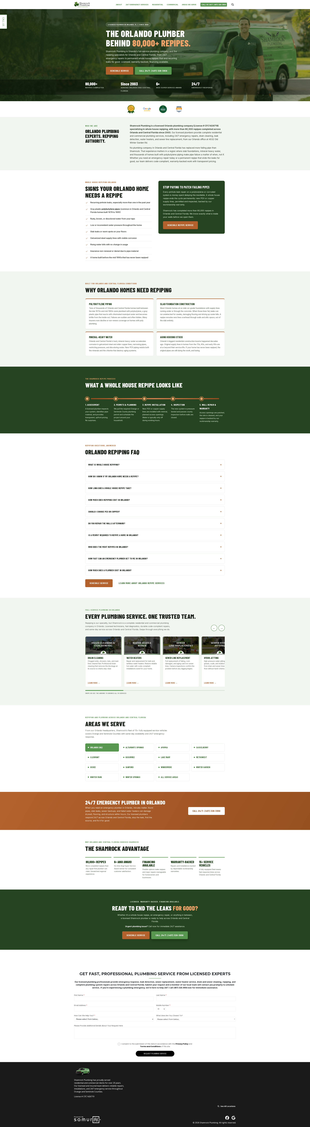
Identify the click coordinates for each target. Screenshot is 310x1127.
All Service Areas (169, 777)
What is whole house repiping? (104, 464)
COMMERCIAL (172, 4)
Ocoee (93, 767)
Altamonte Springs (135, 747)
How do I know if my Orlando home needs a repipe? (113, 476)
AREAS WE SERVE (189, 4)
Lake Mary (165, 757)
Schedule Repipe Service (180, 225)
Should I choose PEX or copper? (104, 511)
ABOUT (119, 4)
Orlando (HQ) (96, 747)
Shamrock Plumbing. (209, 1122)
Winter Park (96, 777)
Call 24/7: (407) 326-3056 (153, 70)
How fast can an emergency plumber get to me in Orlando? (118, 558)
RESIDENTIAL (157, 4)
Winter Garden (203, 767)
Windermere (166, 767)
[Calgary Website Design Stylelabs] (87, 1119)
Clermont (94, 757)
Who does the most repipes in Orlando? (108, 546)
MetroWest (201, 757)
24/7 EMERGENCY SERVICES (137, 4)
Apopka (164, 747)
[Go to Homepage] (82, 4)
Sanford (130, 767)
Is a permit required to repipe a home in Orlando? (113, 535)
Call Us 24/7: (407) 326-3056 (214, 4)
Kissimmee (130, 757)
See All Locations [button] (228, 1106)
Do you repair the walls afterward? (106, 523)
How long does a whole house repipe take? (109, 488)
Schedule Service (119, 70)
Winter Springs (133, 777)
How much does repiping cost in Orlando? (109, 499)
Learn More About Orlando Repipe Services (141, 583)
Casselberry (202, 747)
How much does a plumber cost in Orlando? (110, 570)
